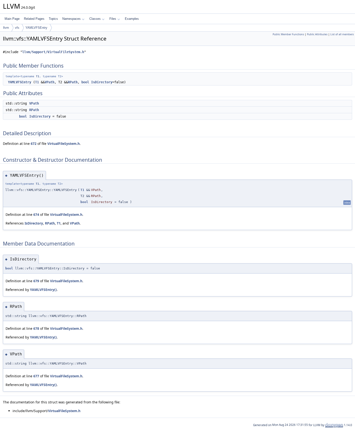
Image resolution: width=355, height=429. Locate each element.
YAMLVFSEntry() (43, 289)
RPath (73, 82)
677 (36, 376)
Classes (95, 19)
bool (85, 82)
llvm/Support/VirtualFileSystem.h (53, 52)
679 (36, 281)
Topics (53, 19)
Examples (132, 19)
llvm (6, 27)
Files (112, 19)
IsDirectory (101, 82)
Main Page (12, 19)
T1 (37, 76)
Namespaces (71, 19)
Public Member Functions (288, 34)
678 (36, 328)
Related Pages (34, 19)
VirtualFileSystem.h (63, 143)
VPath (49, 82)
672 (33, 143)
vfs (17, 27)
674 (36, 214)
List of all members (342, 34)
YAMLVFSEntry (36, 27)
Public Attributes (317, 34)
